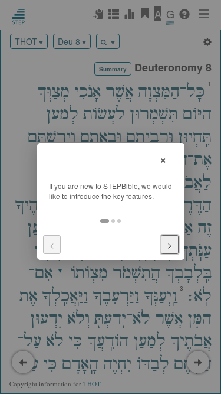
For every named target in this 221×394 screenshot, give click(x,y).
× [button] (163, 158)
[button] (104, 221)
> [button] (169, 244)
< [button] (52, 244)
